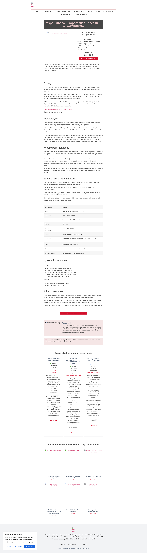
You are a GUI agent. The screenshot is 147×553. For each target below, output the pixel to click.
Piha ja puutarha (78, 11)
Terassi (89, 11)
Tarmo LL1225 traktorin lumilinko (73, 510)
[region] (20, 541)
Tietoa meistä (71, 544)
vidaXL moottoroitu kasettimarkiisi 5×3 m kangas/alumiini (54, 511)
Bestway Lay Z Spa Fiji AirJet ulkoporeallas (93, 477)
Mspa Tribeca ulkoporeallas (89, 33)
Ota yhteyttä (82, 544)
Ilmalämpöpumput (81, 14)
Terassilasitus (108, 11)
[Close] (35, 533)
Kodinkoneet (48, 11)
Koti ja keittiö (36, 11)
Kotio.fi (47, 340)
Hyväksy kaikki (29, 546)
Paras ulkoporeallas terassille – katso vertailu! (58, 109)
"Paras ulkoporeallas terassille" (88, 41)
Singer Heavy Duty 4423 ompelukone (73, 477)
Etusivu (62, 544)
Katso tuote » (54, 479)
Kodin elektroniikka (63, 11)
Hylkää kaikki (18, 546)
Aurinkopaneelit (64, 14)
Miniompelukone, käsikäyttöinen (93, 510)
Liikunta (97, 11)
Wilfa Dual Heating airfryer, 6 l (54, 477)
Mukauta (9, 546)
